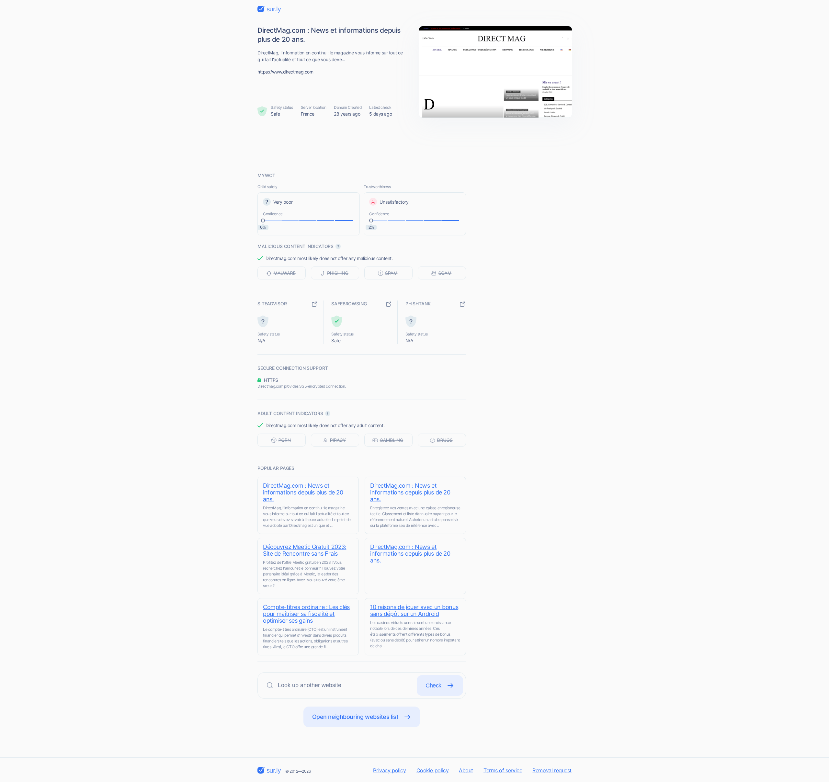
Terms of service (502, 770)
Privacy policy (389, 770)
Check (433, 685)
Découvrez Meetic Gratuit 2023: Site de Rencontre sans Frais (304, 550)
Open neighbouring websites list (355, 716)
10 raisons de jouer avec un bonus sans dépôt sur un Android (414, 610)
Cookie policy (432, 770)
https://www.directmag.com (285, 71)
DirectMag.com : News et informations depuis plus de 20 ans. (303, 492)
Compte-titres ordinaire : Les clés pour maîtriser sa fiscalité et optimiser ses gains (306, 614)
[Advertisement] (414, 144)
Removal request (552, 770)
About (466, 770)
